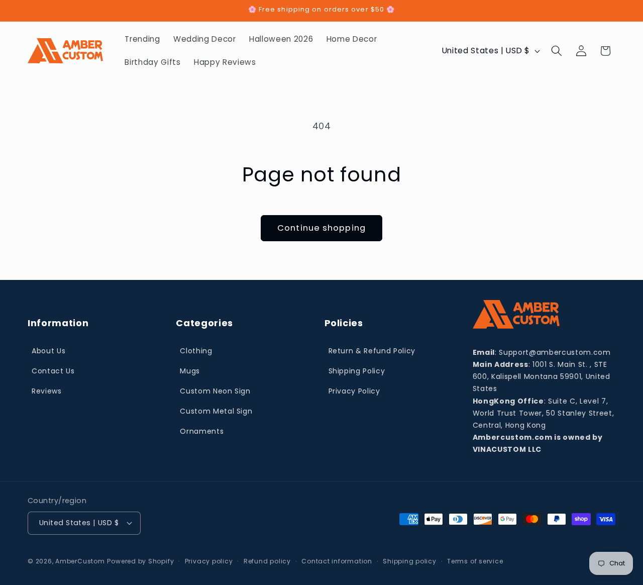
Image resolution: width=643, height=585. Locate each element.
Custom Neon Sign (215, 391)
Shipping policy (410, 561)
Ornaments (202, 431)
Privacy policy (209, 561)
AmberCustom (79, 561)
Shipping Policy (357, 371)
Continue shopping (321, 228)
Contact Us (53, 371)
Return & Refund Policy (372, 351)
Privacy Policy (354, 391)
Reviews (47, 391)
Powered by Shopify (140, 561)
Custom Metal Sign (216, 411)
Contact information (336, 561)
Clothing (196, 351)
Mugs (190, 371)
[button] (557, 51)
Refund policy (267, 561)
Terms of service (475, 561)
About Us (48, 351)
